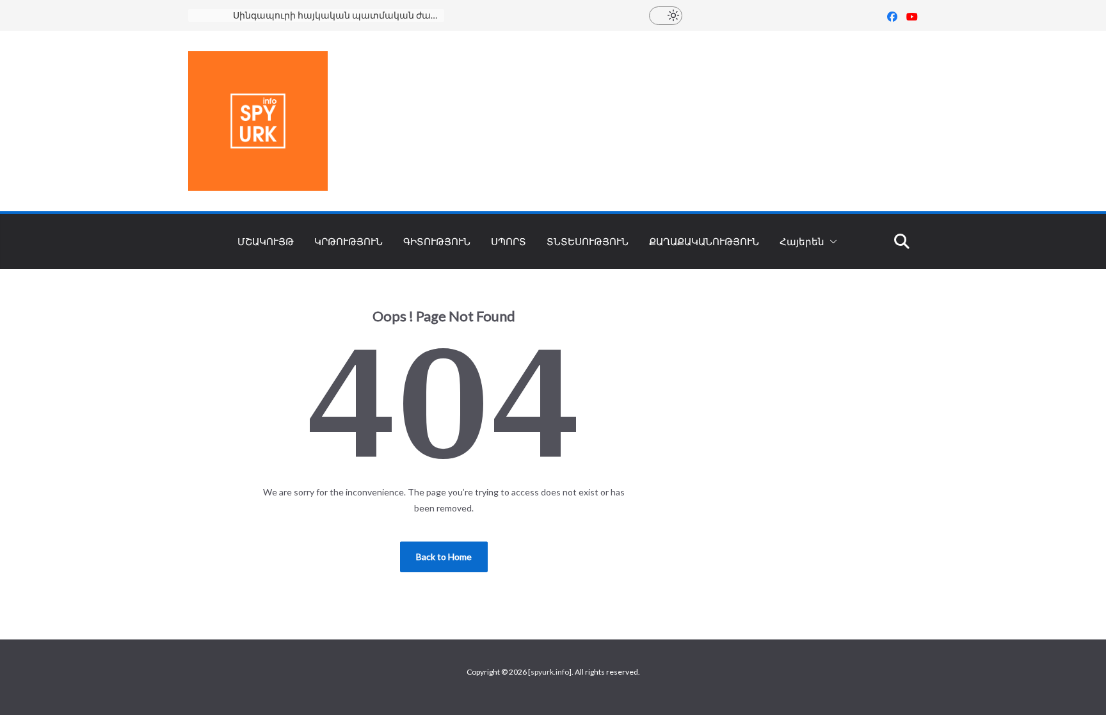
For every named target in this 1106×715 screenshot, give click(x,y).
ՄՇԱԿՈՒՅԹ (265, 241)
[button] (830, 241)
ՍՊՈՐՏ (508, 241)
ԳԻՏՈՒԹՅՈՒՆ (436, 241)
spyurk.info (550, 672)
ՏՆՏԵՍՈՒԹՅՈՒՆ (588, 241)
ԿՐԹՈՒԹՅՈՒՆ (348, 241)
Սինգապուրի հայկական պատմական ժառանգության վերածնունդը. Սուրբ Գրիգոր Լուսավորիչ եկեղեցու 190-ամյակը (338, 15)
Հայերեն (802, 241)
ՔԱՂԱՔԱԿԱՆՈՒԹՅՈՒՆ (704, 241)
